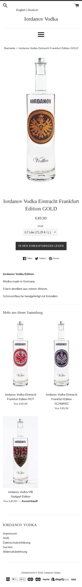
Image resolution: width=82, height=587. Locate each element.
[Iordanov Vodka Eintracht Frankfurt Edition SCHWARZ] (61, 354)
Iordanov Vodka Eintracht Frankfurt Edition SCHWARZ (61, 399)
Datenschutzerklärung (16, 542)
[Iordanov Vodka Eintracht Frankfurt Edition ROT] (20, 354)
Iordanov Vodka (41, 19)
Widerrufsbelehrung (15, 551)
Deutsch (33, 10)
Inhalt (40, 226)
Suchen (7, 547)
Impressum (10, 533)
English (20, 10)
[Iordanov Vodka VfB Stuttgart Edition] (20, 452)
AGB (6, 538)
